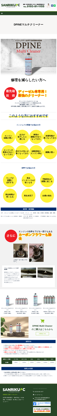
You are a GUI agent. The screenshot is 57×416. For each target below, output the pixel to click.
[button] (2, 13)
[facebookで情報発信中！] (34, 403)
